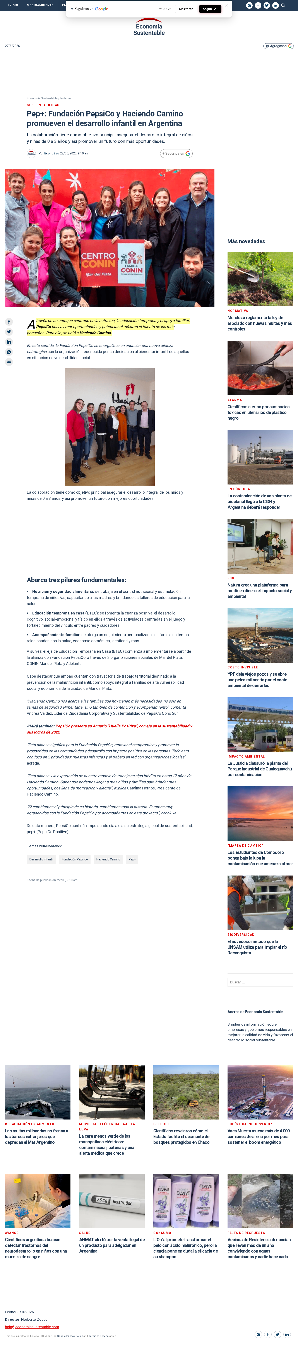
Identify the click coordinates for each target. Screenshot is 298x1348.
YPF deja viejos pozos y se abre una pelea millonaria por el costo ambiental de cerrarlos (257, 680)
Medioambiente (40, 5)
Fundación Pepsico (75, 859)
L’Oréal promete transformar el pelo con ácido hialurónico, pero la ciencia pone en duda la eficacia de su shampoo (185, 1248)
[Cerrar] (226, 6)
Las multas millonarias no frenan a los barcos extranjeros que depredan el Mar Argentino (36, 1137)
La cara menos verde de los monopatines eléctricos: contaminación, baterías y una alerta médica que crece (106, 1144)
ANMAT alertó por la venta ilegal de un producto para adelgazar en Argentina (112, 1245)
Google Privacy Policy (70, 1336)
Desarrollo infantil (41, 859)
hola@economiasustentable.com (32, 1327)
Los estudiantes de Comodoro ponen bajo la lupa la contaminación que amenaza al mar (260, 858)
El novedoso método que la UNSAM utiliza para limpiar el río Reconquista (257, 947)
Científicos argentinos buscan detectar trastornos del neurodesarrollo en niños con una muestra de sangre (36, 1248)
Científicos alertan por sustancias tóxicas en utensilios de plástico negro (259, 412)
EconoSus (51, 153)
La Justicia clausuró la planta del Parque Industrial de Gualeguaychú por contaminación (260, 769)
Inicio (13, 5)
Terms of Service (99, 1336)
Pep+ (132, 859)
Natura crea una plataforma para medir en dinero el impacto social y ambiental (260, 591)
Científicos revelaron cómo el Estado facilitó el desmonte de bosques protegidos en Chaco (181, 1137)
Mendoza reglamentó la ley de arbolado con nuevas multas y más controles (260, 323)
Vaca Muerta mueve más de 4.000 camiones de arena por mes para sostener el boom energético (259, 1137)
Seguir (209, 9)
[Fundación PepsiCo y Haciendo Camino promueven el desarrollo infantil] (149, 26)
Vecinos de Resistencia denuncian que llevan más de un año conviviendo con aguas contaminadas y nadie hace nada (259, 1248)
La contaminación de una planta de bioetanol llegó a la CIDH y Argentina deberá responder (259, 501)
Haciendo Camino (108, 859)
